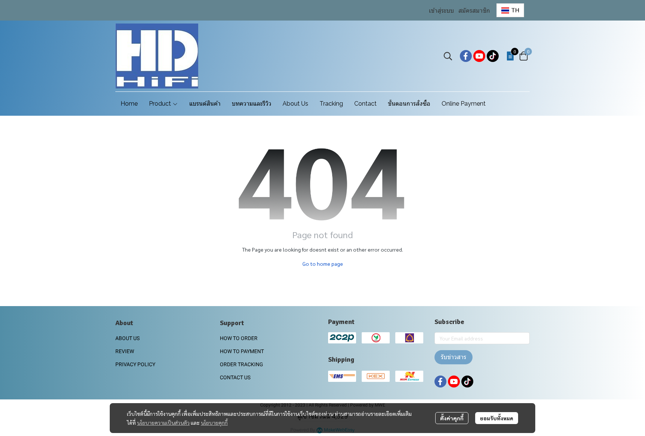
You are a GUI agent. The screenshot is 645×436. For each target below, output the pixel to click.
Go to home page (322, 263)
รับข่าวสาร (453, 357)
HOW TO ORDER (239, 338)
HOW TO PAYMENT (242, 351)
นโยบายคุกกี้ (214, 422)
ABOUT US (127, 338)
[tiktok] (493, 56)
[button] (510, 10)
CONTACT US (235, 377)
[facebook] (466, 56)
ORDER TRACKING (241, 364)
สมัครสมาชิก (474, 10)
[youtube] (479, 56)
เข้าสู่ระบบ (441, 10)
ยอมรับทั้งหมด (496, 418)
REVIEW (124, 351)
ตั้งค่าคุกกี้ (452, 418)
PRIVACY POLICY (135, 364)
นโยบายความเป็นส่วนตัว (163, 422)
